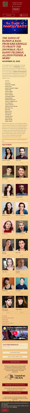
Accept (5, 410)
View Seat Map (15, 361)
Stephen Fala (5, 319)
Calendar (8, 15)
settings (15, 407)
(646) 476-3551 (17, 4)
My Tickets (17, 6)
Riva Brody (4, 316)
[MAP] (24, 388)
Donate (15, 9)
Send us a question (15, 392)
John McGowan (5, 325)
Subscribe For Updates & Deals (15, 384)
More (8, 163)
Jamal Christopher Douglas (8, 317)
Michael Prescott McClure (8, 323)
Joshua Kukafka (5, 321)
